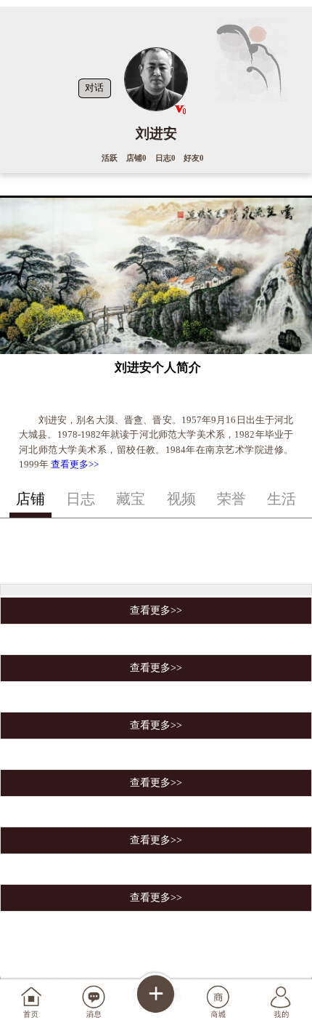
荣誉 (231, 499)
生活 (281, 499)
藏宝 (130, 499)
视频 (181, 499)
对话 (94, 88)
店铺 (30, 499)
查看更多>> (75, 464)
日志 (80, 499)
